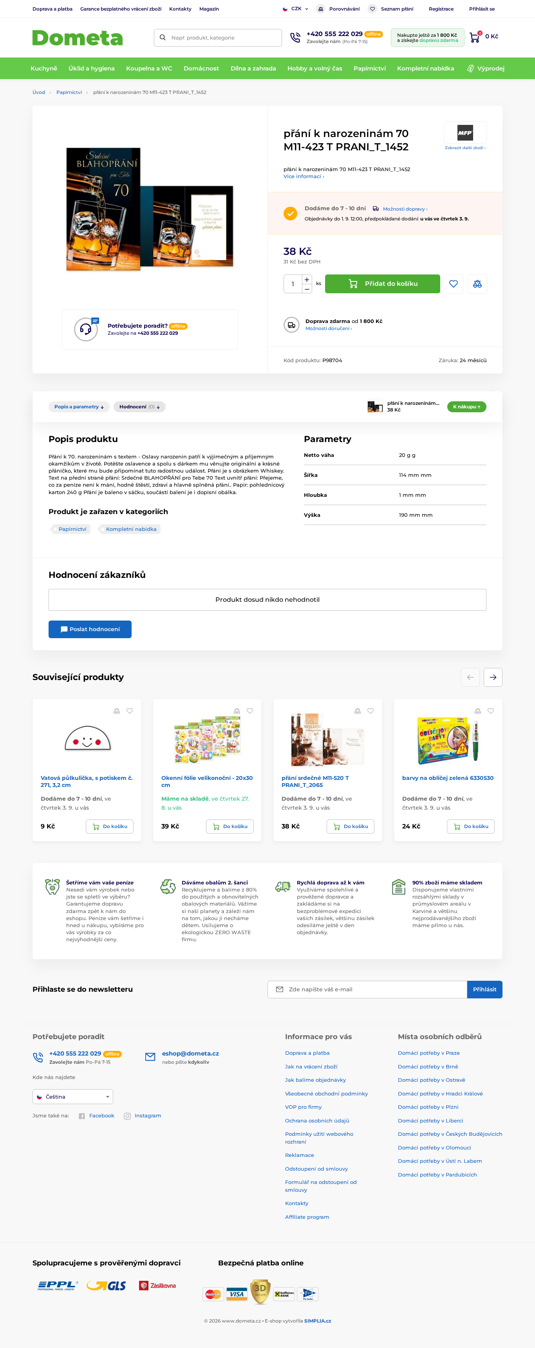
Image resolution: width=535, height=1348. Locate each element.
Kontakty (180, 9)
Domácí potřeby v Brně (428, 1066)
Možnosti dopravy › (405, 209)
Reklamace (299, 1155)
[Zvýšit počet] (307, 279)
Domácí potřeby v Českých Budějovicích (450, 1134)
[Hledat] (163, 38)
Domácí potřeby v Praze (429, 1053)
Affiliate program (307, 1217)
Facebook (101, 1115)
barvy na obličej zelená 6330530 (448, 777)
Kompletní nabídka (131, 529)
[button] (493, 677)
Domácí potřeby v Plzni (428, 1107)
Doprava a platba (52, 9)
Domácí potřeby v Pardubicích (437, 1174)
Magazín (209, 9)
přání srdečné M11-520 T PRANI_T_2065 (315, 781)
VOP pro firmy (303, 1107)
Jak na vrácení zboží (311, 1066)
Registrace (441, 9)
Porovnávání (344, 9)
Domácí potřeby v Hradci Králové (440, 1093)
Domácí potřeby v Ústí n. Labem (440, 1161)
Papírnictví (69, 92)
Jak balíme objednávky (315, 1080)
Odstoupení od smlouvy (316, 1169)
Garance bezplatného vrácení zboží (120, 9)
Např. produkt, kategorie (203, 37)
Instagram (148, 1115)
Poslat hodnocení (94, 629)
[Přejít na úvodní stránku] (78, 37)
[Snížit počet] (307, 289)
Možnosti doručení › (328, 328)
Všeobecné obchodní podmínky (326, 1093)
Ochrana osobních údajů (317, 1120)
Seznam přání (397, 9)
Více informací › (304, 176)
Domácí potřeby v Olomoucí (434, 1147)
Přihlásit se (482, 9)
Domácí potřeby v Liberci (430, 1120)
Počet (293, 284)
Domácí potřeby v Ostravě (431, 1080)
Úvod (39, 92)
